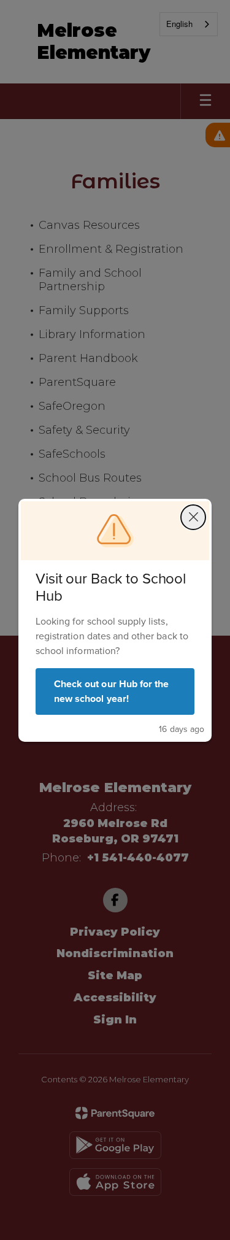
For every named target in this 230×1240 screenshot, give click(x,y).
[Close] (193, 517)
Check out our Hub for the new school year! (111, 691)
